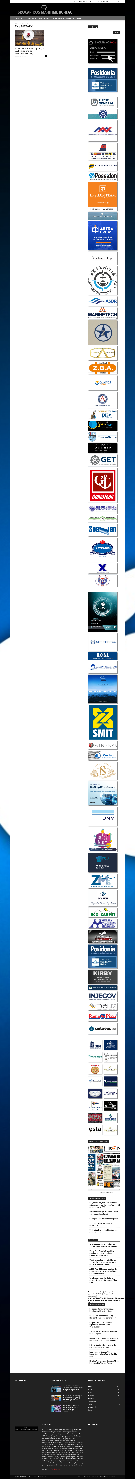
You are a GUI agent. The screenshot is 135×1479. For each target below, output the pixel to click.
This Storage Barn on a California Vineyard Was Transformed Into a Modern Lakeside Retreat (102, 1262)
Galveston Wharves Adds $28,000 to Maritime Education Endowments (103, 1339)
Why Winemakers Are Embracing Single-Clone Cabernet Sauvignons (103, 1245)
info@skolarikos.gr (56, 1469)
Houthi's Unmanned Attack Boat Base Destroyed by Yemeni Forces (104, 1362)
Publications (44, 18)
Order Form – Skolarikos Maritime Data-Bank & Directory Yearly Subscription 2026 (73, 1388)
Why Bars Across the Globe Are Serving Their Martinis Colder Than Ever (103, 1280)
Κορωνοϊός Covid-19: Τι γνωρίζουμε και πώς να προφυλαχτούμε (71, 1407)
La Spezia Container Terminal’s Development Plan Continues (101, 1310)
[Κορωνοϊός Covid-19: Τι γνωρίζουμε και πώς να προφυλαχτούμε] (56, 1408)
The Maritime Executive (96, 1304)
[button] (118, 1)
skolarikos (18, 56)
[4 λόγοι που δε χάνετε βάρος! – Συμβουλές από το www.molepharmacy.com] (31, 38)
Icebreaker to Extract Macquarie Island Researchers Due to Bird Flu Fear (103, 1354)
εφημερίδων (110, 1192)
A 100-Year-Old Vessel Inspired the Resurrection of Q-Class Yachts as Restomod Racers (103, 1271)
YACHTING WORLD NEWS (97, 1198)
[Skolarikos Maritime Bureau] (67, 9)
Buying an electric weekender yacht (103, 1219)
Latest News (29, 18)
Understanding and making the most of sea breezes (103, 1231)
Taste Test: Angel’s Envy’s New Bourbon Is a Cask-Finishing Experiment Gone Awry (101, 1253)
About (91, 1)
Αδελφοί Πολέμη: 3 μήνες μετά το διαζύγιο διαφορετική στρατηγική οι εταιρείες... (73, 1398)
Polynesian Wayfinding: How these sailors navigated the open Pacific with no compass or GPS (104, 1205)
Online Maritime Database (62, 18)
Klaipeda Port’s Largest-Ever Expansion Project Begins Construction (100, 1324)
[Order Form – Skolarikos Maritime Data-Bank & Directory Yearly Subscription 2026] (56, 1388)
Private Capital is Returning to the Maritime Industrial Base (102, 1346)
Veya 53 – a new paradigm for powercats (101, 1224)
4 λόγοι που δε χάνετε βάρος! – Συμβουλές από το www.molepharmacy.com (29, 51)
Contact (112, 1)
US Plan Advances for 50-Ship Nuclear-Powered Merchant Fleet (102, 1317)
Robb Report (93, 1240)
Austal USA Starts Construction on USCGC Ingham (103, 1332)
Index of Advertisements (101, 1)
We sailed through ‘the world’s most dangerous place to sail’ (103, 1213)
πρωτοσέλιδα (103, 1192)
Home (18, 18)
